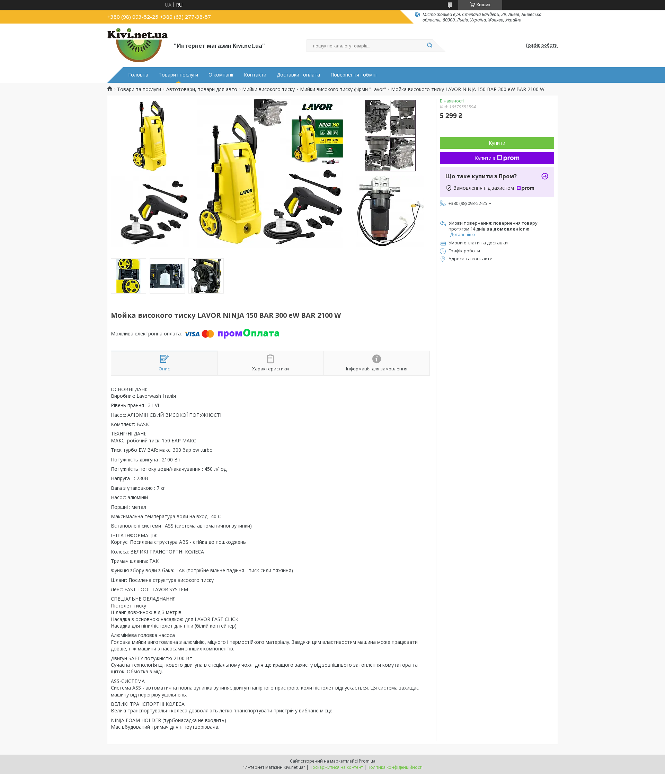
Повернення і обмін (353, 74)
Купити (497, 143)
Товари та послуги (139, 89)
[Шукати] (429, 45)
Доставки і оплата (298, 74)
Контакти (255, 74)
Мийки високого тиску (268, 89)
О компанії (221, 74)
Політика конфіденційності (395, 767)
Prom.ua (367, 761)
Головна (138, 74)
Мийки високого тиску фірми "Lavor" (343, 89)
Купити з (485, 158)
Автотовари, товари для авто (201, 89)
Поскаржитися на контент (336, 767)
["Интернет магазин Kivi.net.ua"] (137, 45)
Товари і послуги (178, 74)
